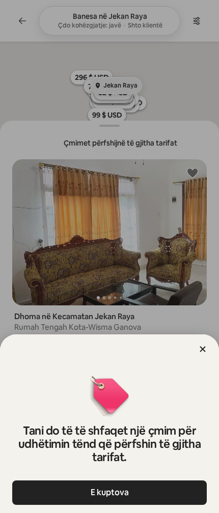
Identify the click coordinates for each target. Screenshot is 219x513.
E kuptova (110, 492)
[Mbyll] (203, 349)
